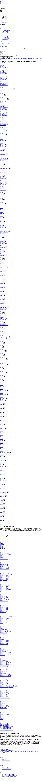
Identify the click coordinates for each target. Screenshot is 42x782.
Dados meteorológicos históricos (7, 36)
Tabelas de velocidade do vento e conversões (9, 26)
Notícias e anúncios (5, 38)
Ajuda (5, 16)
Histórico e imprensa (5, 31)
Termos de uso (4, 42)
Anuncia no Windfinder (6, 37)
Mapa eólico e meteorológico (7, 21)
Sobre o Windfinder (5, 32)
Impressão (4, 44)
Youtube (14, 776)
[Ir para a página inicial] (0, 0)
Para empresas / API (5, 33)
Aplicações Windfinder (6, 30)
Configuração (6, 18)
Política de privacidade (6, 43)
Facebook (15, 774)
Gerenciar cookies (5, 39)
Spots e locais (4, 22)
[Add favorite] (3, 65)
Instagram (15, 775)
